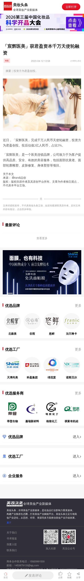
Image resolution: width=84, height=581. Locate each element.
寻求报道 (12, 538)
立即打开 (71, 7)
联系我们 (12, 550)
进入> (77, 436)
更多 (78, 305)
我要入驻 (12, 544)
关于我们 (12, 532)
